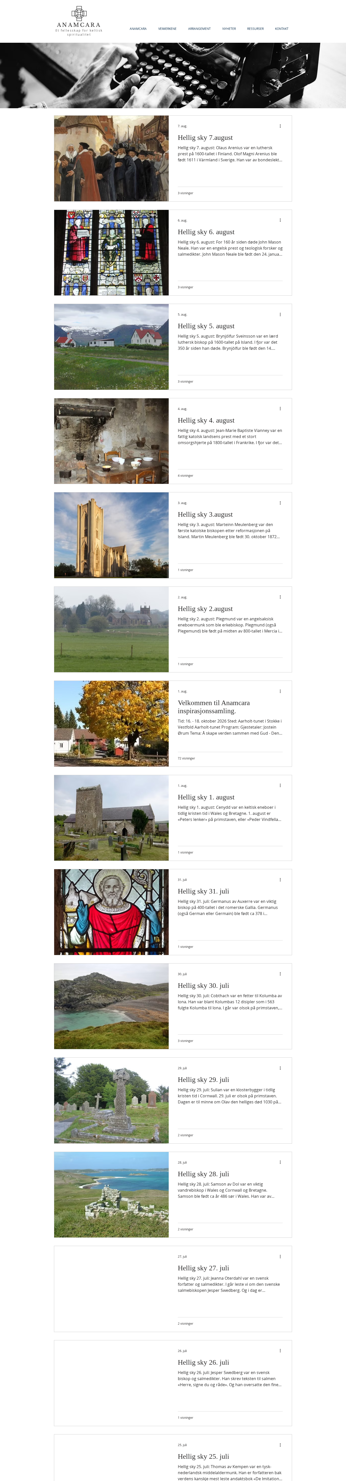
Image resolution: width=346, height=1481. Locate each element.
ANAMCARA (79, 25)
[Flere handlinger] (282, 126)
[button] (255, 28)
